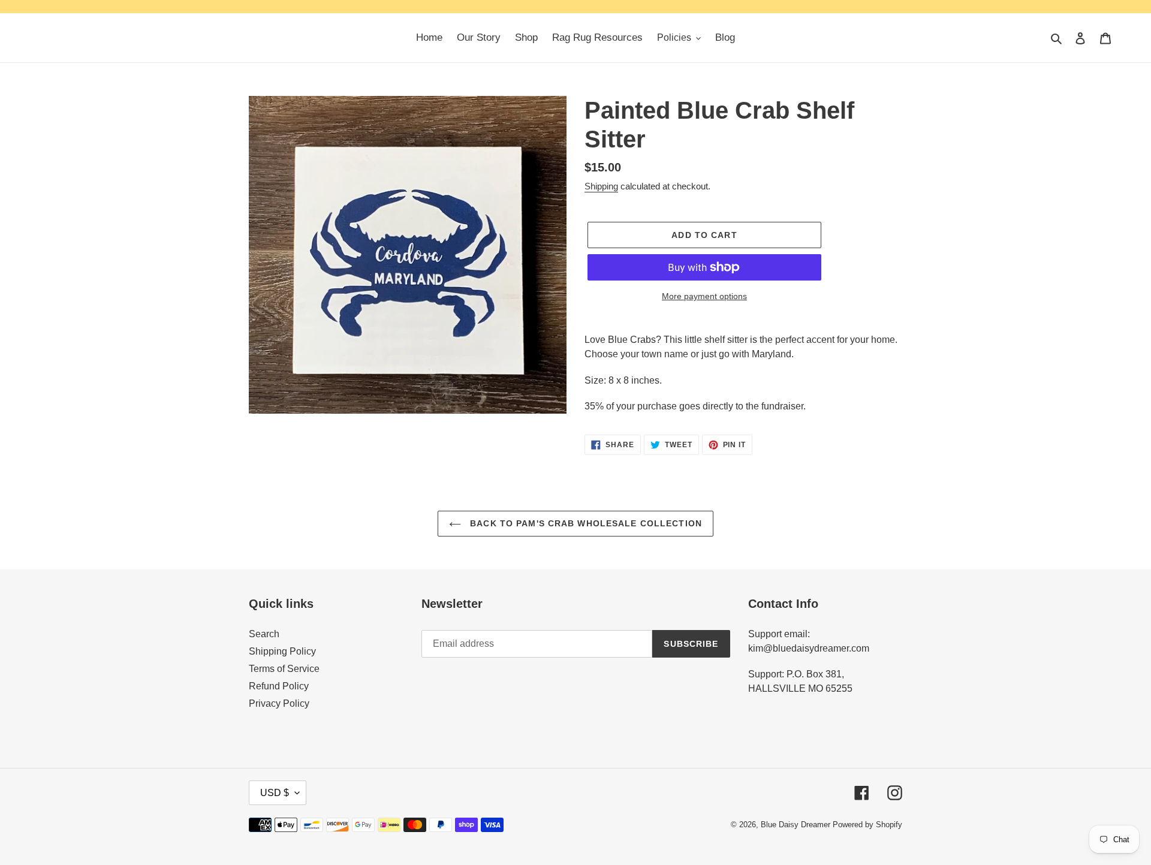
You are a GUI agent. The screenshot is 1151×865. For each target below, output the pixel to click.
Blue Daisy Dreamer (795, 824)
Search (264, 634)
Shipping (601, 186)
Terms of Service (284, 669)
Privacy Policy (279, 703)
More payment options (704, 296)
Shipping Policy (282, 651)
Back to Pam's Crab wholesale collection (584, 523)
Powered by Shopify (867, 824)
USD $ (274, 793)
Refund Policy (279, 686)
